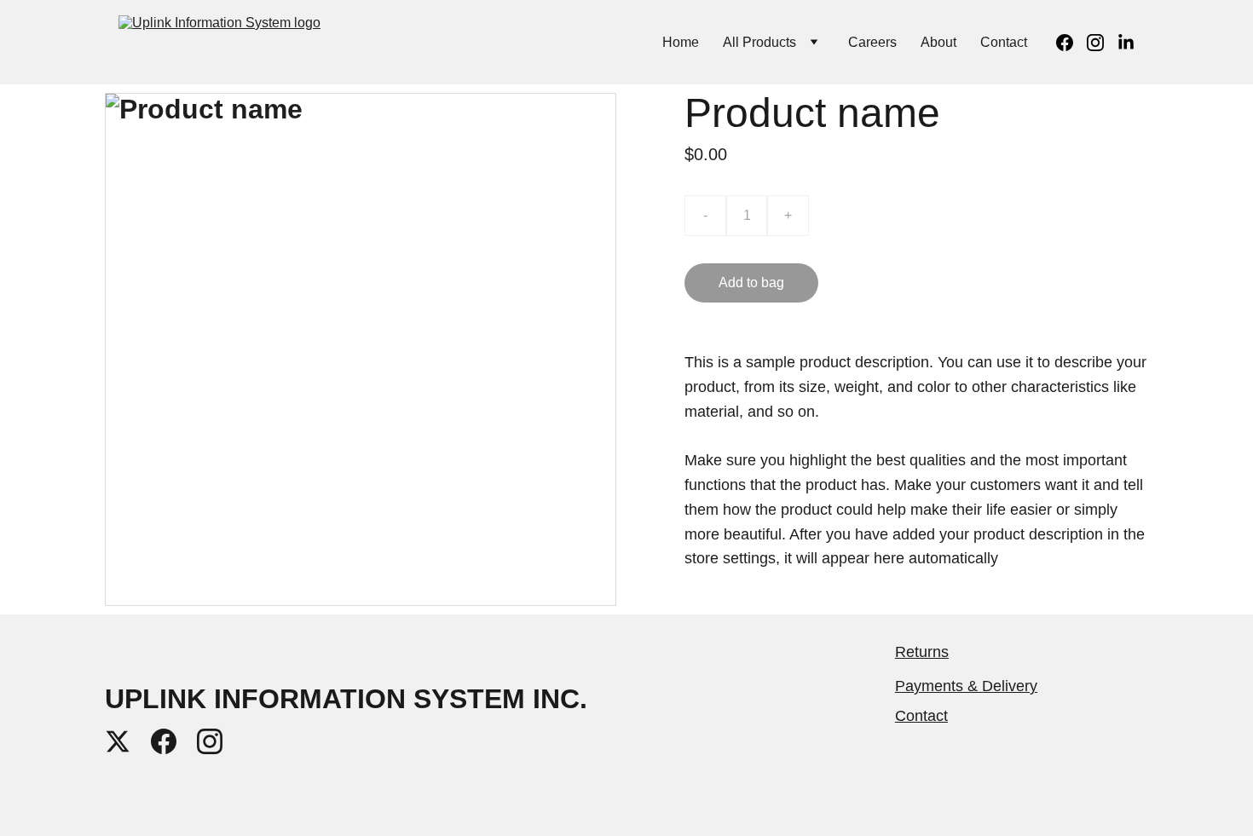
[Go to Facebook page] (1071, 42)
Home (680, 42)
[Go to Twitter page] (117, 741)
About (938, 42)
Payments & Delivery (966, 686)
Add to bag (751, 282)
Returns (922, 651)
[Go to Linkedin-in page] (1126, 42)
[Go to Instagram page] (1102, 42)
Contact (1003, 42)
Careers (872, 42)
